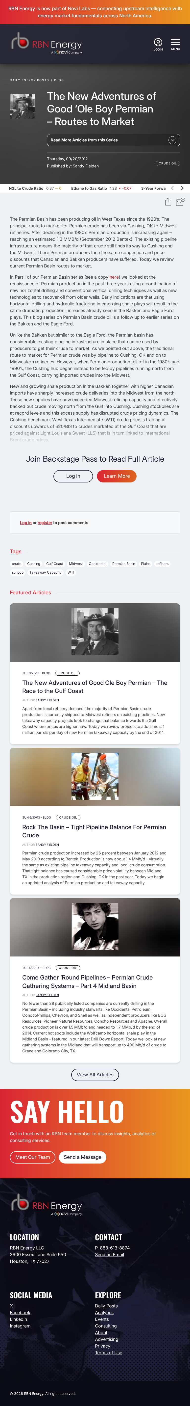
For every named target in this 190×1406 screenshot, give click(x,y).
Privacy (102, 1346)
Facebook (20, 1312)
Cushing (33, 563)
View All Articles (95, 1075)
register (45, 522)
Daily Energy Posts (29, 80)
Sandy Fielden (86, 165)
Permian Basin (123, 563)
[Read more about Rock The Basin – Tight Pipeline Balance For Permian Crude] (95, 777)
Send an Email (109, 1254)
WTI (71, 572)
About (101, 1332)
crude (16, 563)
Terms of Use (108, 1352)
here (114, 277)
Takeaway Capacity (45, 572)
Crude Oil (168, 163)
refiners (162, 563)
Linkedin (18, 1319)
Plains (145, 563)
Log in (73, 476)
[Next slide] (182, 188)
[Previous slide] (173, 188)
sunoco (18, 572)
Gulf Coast (54, 563)
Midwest (76, 563)
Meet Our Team (32, 1157)
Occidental (97, 563)
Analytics (104, 1312)
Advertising (106, 1339)
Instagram (20, 1325)
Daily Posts (106, 1305)
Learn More (117, 476)
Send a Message (82, 1157)
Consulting (106, 1325)
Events (102, 1319)
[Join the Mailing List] (180, 202)
